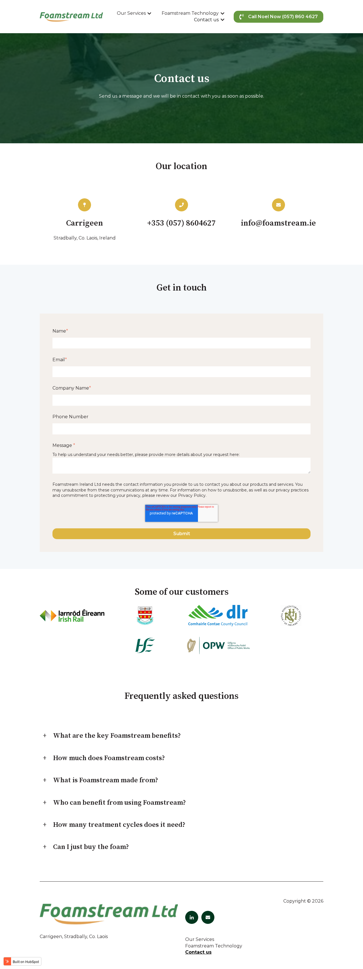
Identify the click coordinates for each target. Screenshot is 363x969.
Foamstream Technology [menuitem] (213, 946)
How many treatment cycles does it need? (119, 825)
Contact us (206, 19)
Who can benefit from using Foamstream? (119, 802)
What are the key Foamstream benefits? (117, 736)
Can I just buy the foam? (91, 847)
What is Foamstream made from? (105, 780)
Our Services (131, 13)
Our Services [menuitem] (199, 939)
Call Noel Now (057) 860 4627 (283, 16)
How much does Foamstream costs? (109, 758)
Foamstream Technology (190, 13)
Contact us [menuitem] (198, 952)
